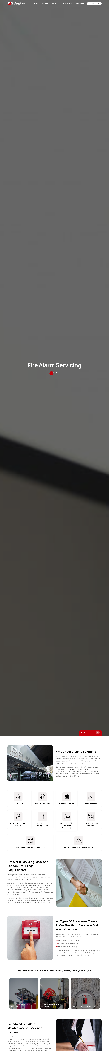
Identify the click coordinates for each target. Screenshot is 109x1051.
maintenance (63, 771)
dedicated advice (69, 769)
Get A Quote (85, 733)
